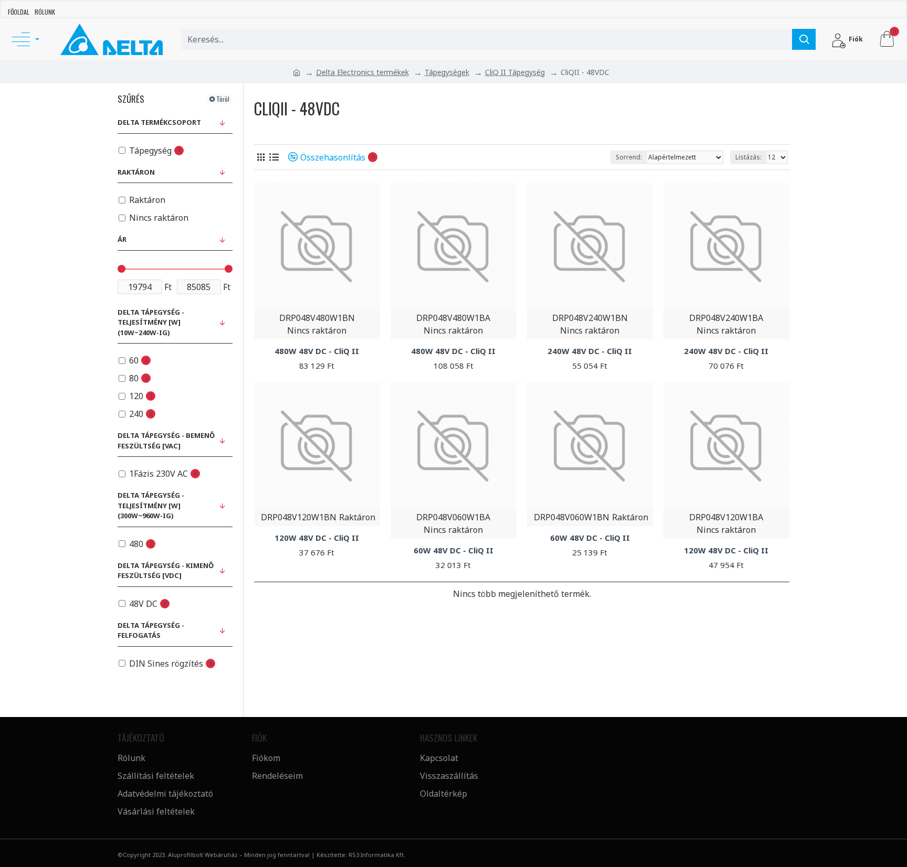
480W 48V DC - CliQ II (317, 351)
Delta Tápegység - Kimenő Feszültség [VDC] (166, 571)
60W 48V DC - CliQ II (453, 550)
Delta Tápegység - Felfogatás (151, 630)
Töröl (222, 98)
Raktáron (136, 172)
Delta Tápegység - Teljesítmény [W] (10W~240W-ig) (151, 322)
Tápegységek (447, 72)
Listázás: (748, 157)
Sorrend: (629, 157)
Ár (122, 239)
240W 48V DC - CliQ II (589, 351)
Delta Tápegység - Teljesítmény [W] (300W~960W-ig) (151, 505)
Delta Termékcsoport (159, 122)
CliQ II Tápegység (515, 72)
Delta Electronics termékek (362, 72)
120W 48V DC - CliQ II (317, 538)
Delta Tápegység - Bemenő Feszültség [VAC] (166, 441)
